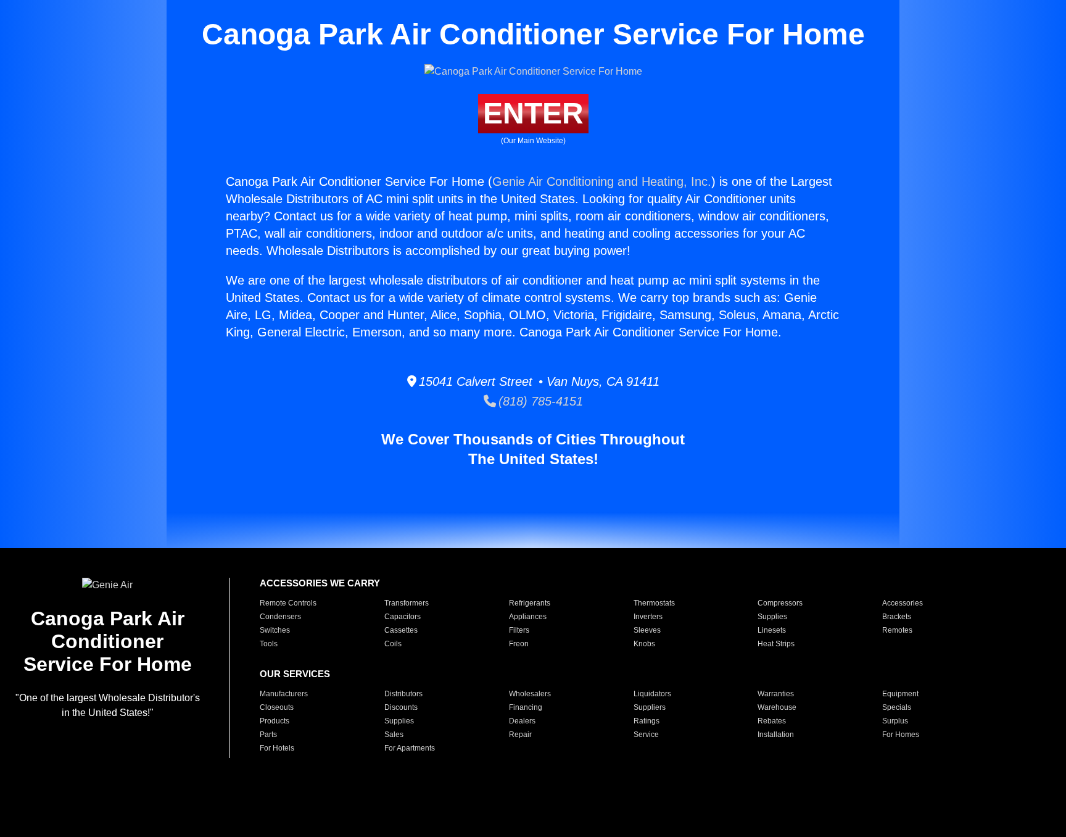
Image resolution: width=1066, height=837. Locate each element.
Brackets (896, 616)
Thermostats (654, 603)
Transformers (406, 603)
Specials (896, 707)
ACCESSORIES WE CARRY (320, 583)
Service (646, 734)
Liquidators (652, 693)
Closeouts (277, 707)
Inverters (648, 616)
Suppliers (650, 707)
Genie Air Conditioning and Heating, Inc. (601, 181)
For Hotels (277, 748)
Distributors (403, 693)
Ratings (646, 721)
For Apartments (409, 748)
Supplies (772, 616)
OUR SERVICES (295, 673)
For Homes (900, 734)
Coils (393, 643)
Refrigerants (529, 603)
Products (274, 721)
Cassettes (401, 630)
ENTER (533, 113)
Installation (776, 734)
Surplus (895, 721)
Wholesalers (530, 693)
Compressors (780, 603)
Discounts (401, 707)
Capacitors (402, 616)
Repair (520, 734)
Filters (519, 630)
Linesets (772, 630)
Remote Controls (288, 603)
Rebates (772, 721)
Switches (275, 630)
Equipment (900, 693)
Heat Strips (776, 643)
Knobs (644, 643)
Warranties (776, 693)
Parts (268, 734)
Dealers (522, 721)
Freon (519, 643)
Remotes (897, 630)
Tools (269, 643)
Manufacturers (284, 693)
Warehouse (777, 707)
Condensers (280, 616)
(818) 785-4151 (539, 401)
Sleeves (647, 630)
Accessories (902, 603)
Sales (393, 734)
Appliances (528, 616)
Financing (525, 707)
